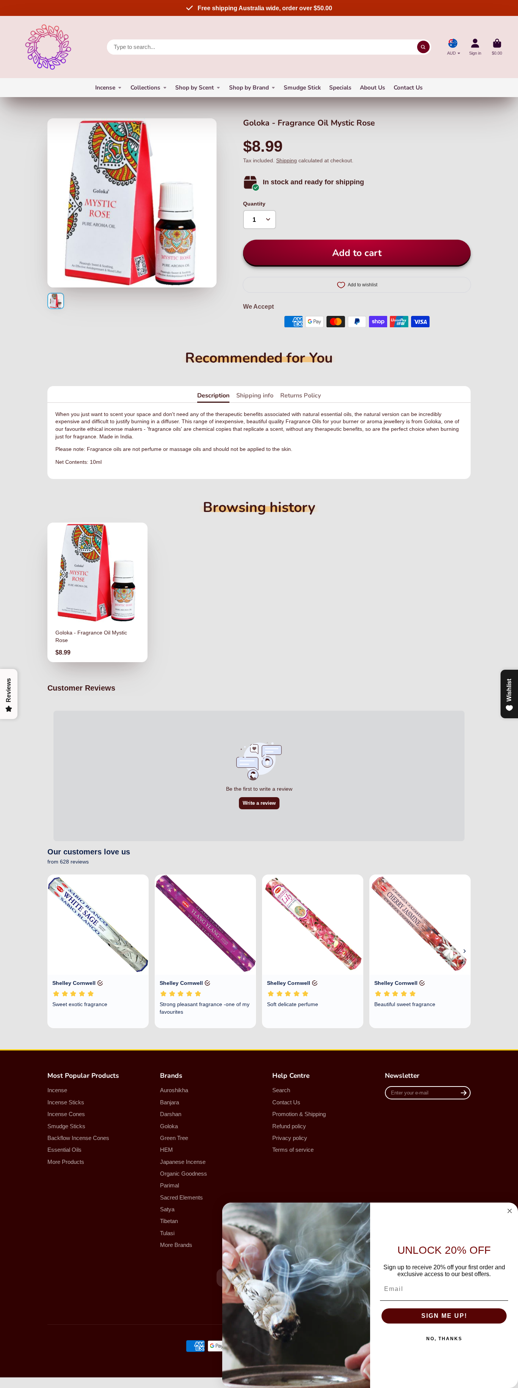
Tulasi (167, 1233)
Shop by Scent (194, 87)
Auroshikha (174, 1090)
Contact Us (408, 87)
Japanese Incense (183, 1162)
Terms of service (293, 1149)
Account (475, 47)
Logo (48, 47)
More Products (65, 1162)
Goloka (169, 1126)
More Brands (176, 1245)
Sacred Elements (181, 1197)
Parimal (169, 1185)
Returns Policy (300, 395)
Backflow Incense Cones (78, 1138)
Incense (105, 87)
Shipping (286, 160)
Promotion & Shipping (299, 1114)
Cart (497, 47)
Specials (340, 87)
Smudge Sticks (66, 1126)
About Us (372, 87)
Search (281, 1090)
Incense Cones (66, 1114)
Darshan (170, 1114)
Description (213, 395)
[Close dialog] (509, 1210)
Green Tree (174, 1138)
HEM (166, 1149)
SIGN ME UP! (444, 1316)
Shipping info (254, 395)
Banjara (169, 1102)
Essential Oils (64, 1149)
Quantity (254, 204)
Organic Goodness (183, 1173)
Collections (145, 87)
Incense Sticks (65, 1102)
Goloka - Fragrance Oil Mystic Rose (97, 592)
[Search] (423, 47)
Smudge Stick (302, 87)
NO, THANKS (444, 1338)
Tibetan (169, 1221)
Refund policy (289, 1126)
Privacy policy (289, 1138)
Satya (167, 1209)
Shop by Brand (249, 87)
